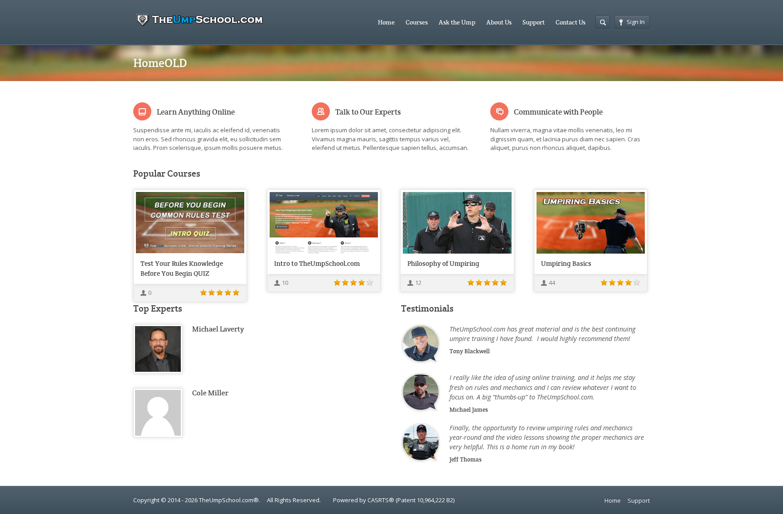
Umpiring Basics (566, 263)
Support (533, 22)
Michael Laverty (218, 329)
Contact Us (570, 22)
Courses (417, 22)
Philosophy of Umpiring (443, 263)
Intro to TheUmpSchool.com (317, 263)
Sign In (636, 22)
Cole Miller (210, 393)
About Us (499, 22)
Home (386, 22)
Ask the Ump (457, 22)
